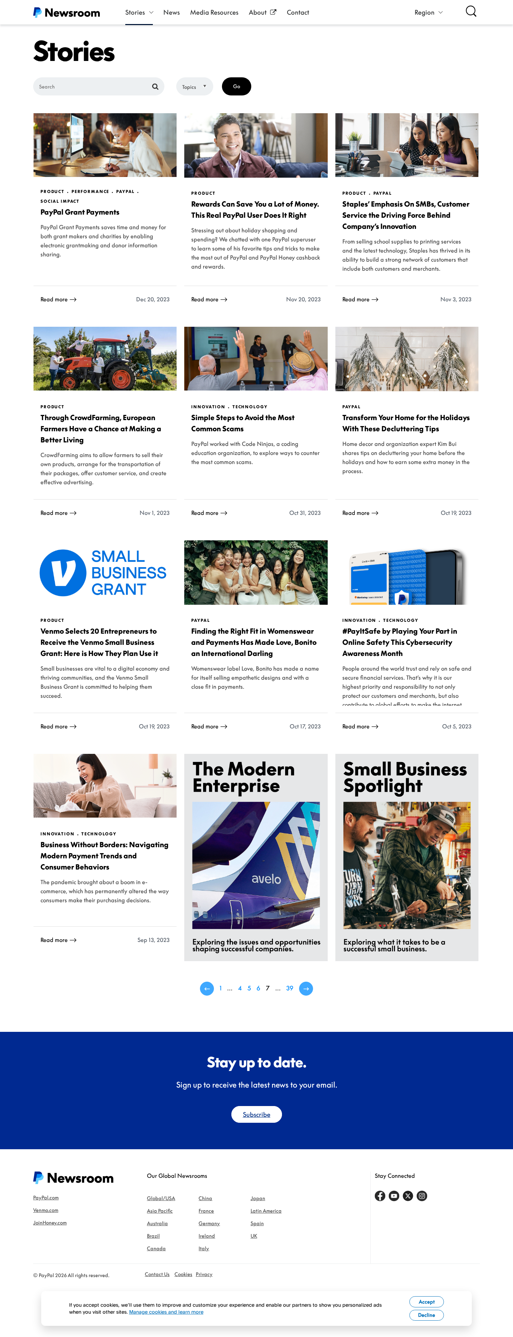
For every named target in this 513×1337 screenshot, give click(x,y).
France (206, 1211)
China (205, 1198)
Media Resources (214, 12)
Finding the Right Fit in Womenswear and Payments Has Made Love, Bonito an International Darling (254, 642)
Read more (54, 299)
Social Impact (60, 201)
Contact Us (157, 1274)
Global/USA (161, 1198)
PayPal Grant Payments (79, 212)
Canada (156, 1248)
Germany (209, 1223)
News (171, 12)
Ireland (207, 1236)
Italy (204, 1248)
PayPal (125, 191)
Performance (90, 191)
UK (254, 1236)
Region (424, 12)
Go (236, 86)
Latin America (266, 1211)
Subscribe (256, 1114)
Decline (426, 1315)
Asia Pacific (160, 1211)
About (258, 12)
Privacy (204, 1274)
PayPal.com (46, 1197)
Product (52, 191)
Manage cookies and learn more (166, 1312)
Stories (135, 12)
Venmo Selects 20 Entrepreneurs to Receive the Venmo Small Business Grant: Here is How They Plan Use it (99, 642)
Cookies (183, 1274)
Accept (427, 1302)
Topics (189, 87)
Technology (250, 406)
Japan (258, 1198)
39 (289, 988)
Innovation (208, 406)
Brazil (153, 1236)
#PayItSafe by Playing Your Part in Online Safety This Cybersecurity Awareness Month (399, 642)
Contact (298, 12)
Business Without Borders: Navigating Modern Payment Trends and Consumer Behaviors (104, 855)
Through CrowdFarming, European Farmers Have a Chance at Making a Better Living (100, 428)
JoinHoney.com (50, 1223)
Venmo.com (45, 1210)
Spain (257, 1223)
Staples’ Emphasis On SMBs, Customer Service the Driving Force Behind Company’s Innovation (405, 215)
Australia (157, 1223)
